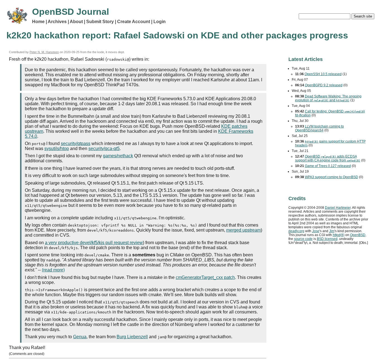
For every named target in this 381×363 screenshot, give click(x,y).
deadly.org (296, 231)
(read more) (53, 270)
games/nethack (118, 155)
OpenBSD (357, 235)
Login (159, 21)
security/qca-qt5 (104, 148)
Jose (315, 231)
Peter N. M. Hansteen (44, 52)
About (76, 21)
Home (38, 21)
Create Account (133, 21)
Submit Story (100, 21)
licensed (327, 239)
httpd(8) (338, 235)
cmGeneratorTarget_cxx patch (205, 277)
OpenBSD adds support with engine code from (327, 158)
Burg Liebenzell (132, 336)
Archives (57, 21)
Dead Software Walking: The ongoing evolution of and (328, 98)
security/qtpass (75, 143)
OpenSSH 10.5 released (323, 74)
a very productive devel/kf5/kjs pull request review (94, 242)
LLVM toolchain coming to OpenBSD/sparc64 (319, 128)
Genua (79, 336)
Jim (331, 231)
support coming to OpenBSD (331, 177)
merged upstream (243, 230)
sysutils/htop (56, 148)
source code (303, 239)
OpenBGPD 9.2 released (324, 85)
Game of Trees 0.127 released (328, 166)
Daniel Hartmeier (338, 208)
